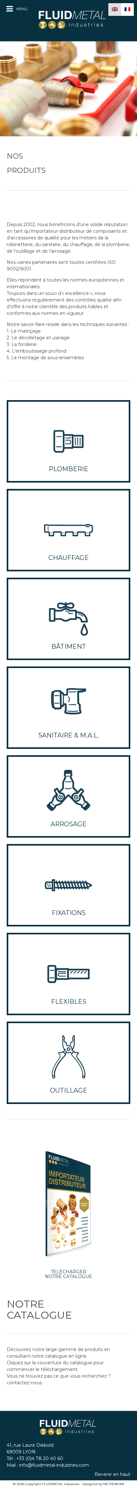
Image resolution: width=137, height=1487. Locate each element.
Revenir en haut (112, 1474)
